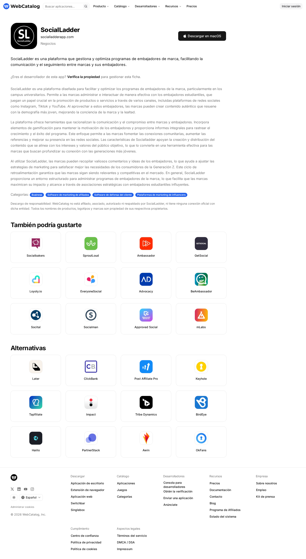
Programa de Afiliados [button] (225, 510)
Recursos (171, 6)
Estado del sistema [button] (223, 516)
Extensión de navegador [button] (87, 490)
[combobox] (31, 497)
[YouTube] (25, 489)
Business (37, 194)
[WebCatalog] (14, 477)
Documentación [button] (220, 490)
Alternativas (28, 348)
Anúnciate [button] (170, 504)
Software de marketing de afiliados (68, 194)
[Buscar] (86, 6)
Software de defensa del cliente (113, 194)
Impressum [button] (124, 549)
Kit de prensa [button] (265, 496)
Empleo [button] (261, 490)
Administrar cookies (22, 506)
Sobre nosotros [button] (266, 483)
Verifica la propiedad (83, 77)
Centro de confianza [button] (85, 535)
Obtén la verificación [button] (177, 491)
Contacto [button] (216, 496)
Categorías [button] (124, 496)
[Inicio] (21, 6)
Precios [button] (215, 483)
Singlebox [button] (78, 510)
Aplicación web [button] (81, 496)
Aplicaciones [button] (126, 483)
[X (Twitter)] (12, 489)
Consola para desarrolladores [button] (174, 484)
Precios (192, 6)
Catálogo (120, 6)
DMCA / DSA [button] (126, 542)
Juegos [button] (122, 490)
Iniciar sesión (291, 6)
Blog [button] (213, 503)
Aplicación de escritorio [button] (87, 483)
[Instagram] (32, 489)
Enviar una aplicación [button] (178, 498)
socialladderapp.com (57, 37)
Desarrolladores (146, 6)
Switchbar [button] (78, 503)
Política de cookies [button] (84, 549)
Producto (99, 6)
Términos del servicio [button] (132, 535)
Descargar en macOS (204, 36)
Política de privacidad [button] (86, 542)
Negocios (48, 43)
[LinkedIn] (19, 489)
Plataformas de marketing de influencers (161, 194)
